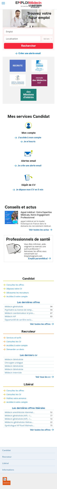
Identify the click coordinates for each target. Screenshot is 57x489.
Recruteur (28, 331)
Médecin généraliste (14, 306)
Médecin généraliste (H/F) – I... (18, 415)
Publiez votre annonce (16, 398)
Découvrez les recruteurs (17, 292)
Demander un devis (15, 349)
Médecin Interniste (13, 372)
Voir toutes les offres (40, 324)
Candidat (28, 278)
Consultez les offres (15, 285)
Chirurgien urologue (14, 363)
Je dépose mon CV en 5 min (29, 189)
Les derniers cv (28, 355)
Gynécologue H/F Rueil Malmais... (19, 425)
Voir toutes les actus (39, 230)
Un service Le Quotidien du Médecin (31, 6)
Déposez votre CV (14, 288)
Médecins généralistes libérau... (19, 422)
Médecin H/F (10, 316)
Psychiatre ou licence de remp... (19, 310)
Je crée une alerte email (29, 165)
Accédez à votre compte (17, 296)
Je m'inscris (29, 141)
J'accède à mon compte (29, 137)
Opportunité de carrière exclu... (19, 320)
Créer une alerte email (29, 53)
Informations (8, 470)
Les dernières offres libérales (28, 408)
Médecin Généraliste (14, 359)
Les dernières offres (28, 302)
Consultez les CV (13, 341)
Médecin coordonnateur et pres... (20, 313)
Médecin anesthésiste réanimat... (19, 412)
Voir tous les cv (43, 376)
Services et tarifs (13, 337)
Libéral (28, 384)
